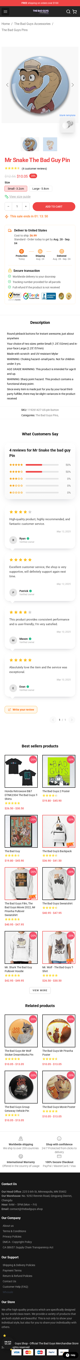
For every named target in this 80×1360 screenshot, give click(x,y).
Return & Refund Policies (17, 1275)
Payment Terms (12, 1270)
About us (8, 1225)
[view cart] (74, 11)
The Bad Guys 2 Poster (56, 791)
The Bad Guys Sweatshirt (57, 903)
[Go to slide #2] (50, 144)
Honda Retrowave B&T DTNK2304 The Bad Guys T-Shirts (21, 795)
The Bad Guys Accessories (32, 24)
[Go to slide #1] (30, 144)
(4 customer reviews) (34, 168)
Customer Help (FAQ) (15, 1286)
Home (6, 24)
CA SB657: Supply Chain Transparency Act (28, 1247)
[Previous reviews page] (53, 719)
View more (40, 990)
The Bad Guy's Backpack (57, 851)
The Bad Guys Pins (15, 30)
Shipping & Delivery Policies (19, 1265)
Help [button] (73, 1355)
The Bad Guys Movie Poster (58, 1106)
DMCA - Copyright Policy (17, 1242)
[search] (68, 11)
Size (7, 182)
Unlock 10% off (7, 1343)
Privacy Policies (12, 1236)
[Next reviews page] (71, 719)
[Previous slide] (7, 85)
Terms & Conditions (14, 1231)
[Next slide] (72, 85)
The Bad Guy (12, 851)
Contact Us (9, 1281)
